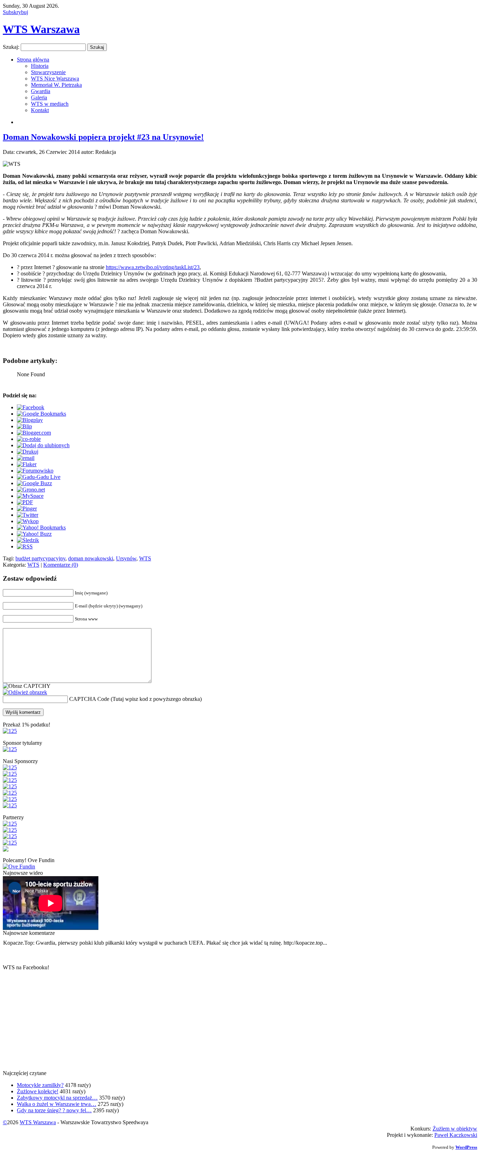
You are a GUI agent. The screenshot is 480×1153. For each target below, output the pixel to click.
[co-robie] (29, 439)
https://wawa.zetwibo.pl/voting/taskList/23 (153, 267)
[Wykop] (28, 521)
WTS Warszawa (41, 29)
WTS (145, 558)
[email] (25, 458)
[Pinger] (27, 509)
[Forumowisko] (35, 471)
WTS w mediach (50, 104)
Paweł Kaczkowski (455, 1135)
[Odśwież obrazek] (25, 692)
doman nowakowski (90, 558)
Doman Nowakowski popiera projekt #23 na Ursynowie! (103, 137)
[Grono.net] (31, 490)
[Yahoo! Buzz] (34, 534)
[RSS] (25, 546)
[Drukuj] (27, 452)
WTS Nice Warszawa (55, 79)
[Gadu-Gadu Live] (38, 477)
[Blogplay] (30, 420)
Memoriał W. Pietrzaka (56, 85)
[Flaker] (27, 464)
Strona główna (33, 60)
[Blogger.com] (34, 433)
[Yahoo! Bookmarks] (41, 527)
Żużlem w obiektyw (455, 1129)
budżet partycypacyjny (40, 558)
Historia (39, 66)
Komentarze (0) (60, 565)
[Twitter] (27, 515)
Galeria (39, 97)
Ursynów (126, 558)
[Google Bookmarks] (41, 414)
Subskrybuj (15, 12)
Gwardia (40, 91)
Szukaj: (11, 47)
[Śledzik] (28, 540)
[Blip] (24, 426)
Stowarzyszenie (48, 72)
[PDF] (25, 502)
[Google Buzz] (34, 483)
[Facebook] (30, 407)
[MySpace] (30, 496)
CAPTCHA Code (89, 699)
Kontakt (40, 110)
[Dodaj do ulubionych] (43, 445)
